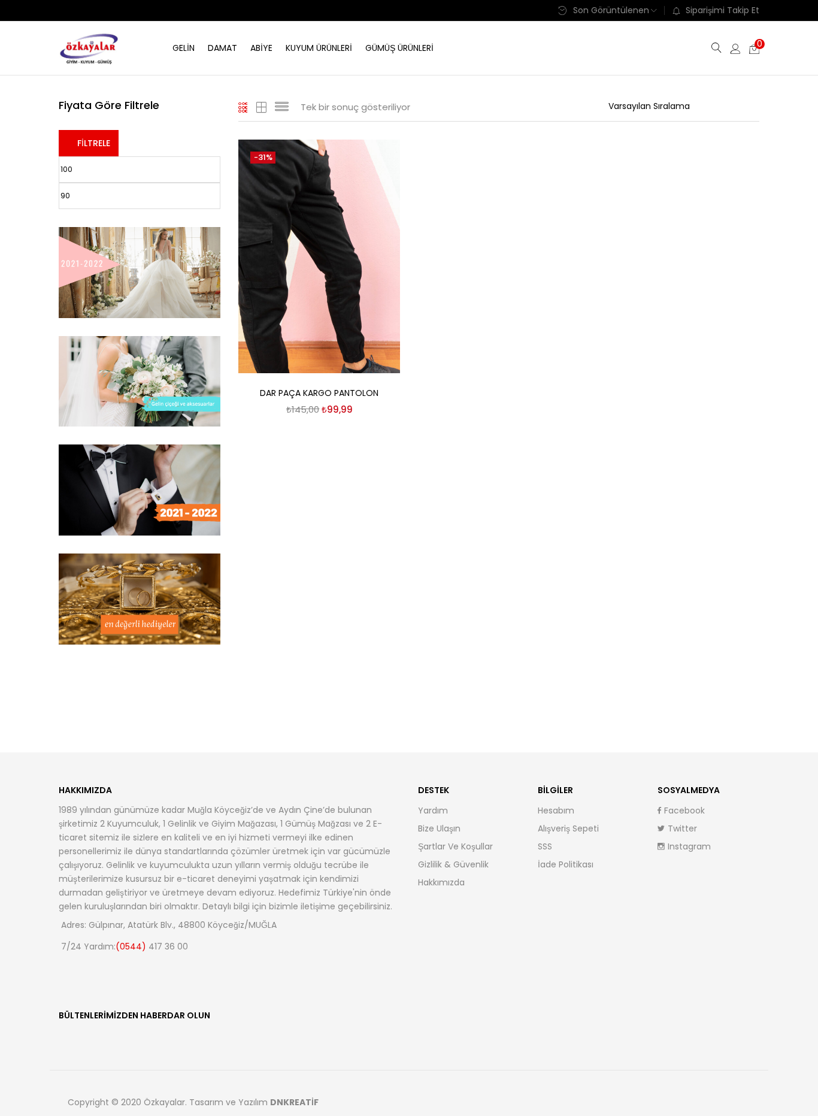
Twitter (682, 828)
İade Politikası (565, 864)
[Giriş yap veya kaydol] (735, 48)
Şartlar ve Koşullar (455, 846)
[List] (282, 107)
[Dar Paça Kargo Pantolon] (319, 256)
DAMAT (222, 48)
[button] (754, 48)
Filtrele (93, 143)
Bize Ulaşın (439, 828)
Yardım (433, 810)
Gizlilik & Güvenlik (453, 864)
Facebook (684, 810)
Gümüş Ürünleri (399, 48)
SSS (545, 846)
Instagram (689, 846)
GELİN (183, 48)
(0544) (132, 946)
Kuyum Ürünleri (319, 48)
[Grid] (243, 107)
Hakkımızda (441, 882)
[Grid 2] (262, 107)
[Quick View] (377, 162)
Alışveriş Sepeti (568, 828)
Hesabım (556, 810)
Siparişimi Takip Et (722, 10)
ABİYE (261, 48)
